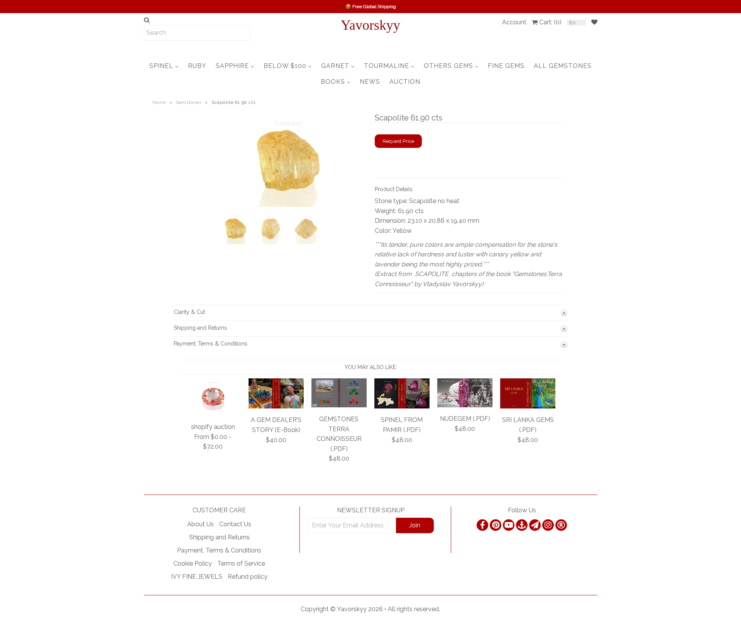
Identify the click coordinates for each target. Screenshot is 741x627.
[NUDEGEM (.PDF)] (464, 405)
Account (514, 22)
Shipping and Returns (219, 537)
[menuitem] (164, 66)
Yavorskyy (370, 25)
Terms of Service (241, 563)
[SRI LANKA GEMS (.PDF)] (527, 406)
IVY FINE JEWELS (196, 576)
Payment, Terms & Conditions (219, 550)
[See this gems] (225, 177)
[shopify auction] (213, 413)
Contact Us (235, 524)
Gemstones (188, 102)
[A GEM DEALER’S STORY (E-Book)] (276, 406)
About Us (200, 524)
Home (159, 102)
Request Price (398, 141)
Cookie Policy (192, 563)
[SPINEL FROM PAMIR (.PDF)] (402, 406)
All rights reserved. (414, 609)
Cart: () (550, 22)
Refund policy (247, 576)
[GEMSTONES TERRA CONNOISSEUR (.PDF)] (339, 405)
